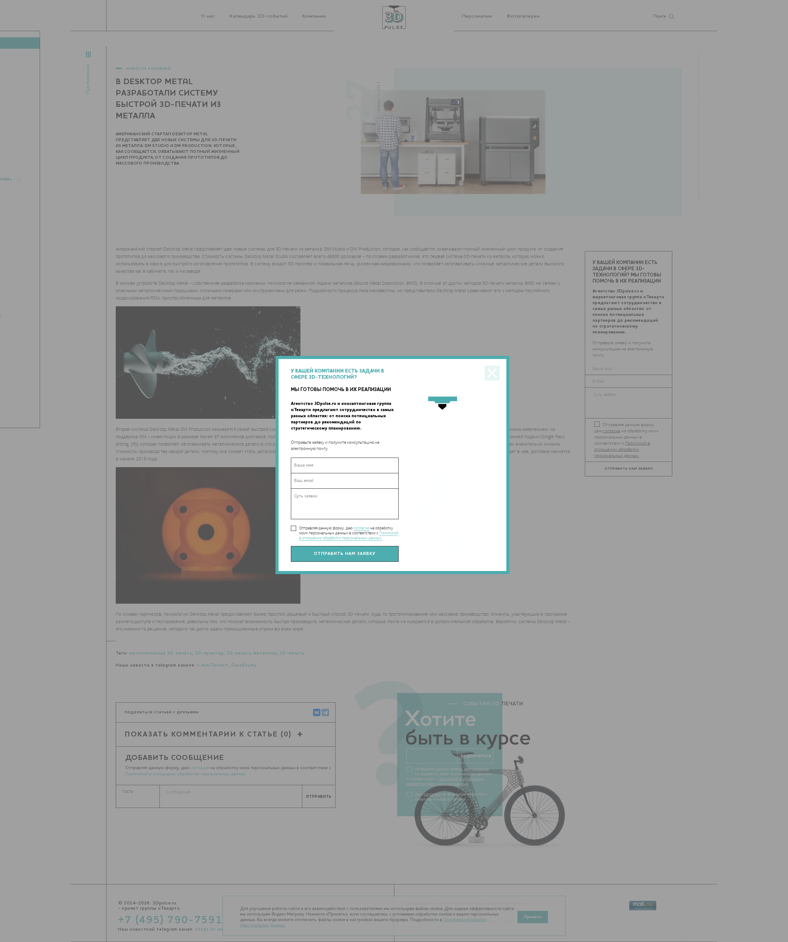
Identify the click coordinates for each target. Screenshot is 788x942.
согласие (361, 528)
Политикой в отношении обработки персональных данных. (348, 535)
